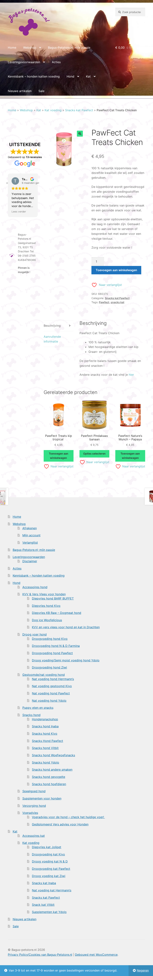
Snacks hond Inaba (45, 726)
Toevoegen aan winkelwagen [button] (58, 455)
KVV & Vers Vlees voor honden (44, 594)
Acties (56, 62)
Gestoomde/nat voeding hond (43, 675)
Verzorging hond (34, 806)
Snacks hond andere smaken (52, 769)
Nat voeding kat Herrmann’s (51, 890)
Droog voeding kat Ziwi (48, 876)
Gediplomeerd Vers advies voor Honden (60, 824)
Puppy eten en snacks (37, 707)
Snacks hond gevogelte (48, 777)
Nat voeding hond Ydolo (49, 700)
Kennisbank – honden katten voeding (34, 76)
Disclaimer (29, 561)
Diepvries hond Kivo (46, 606)
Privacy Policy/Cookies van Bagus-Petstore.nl (40, 954)
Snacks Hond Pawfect (47, 741)
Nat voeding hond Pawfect (51, 693)
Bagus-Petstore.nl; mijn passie (69, 47)
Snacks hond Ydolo (45, 762)
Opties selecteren (94, 453)
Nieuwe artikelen (20, 91)
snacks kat (117, 302)
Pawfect (104, 302)
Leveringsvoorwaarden (24, 62)
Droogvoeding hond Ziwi (49, 667)
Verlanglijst (30, 542)
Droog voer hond (34, 634)
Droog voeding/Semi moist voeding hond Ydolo (65, 660)
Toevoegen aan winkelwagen (116, 270)
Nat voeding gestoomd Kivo (52, 686)
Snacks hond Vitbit (45, 748)
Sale (41, 91)
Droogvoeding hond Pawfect (52, 653)
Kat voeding (53, 110)
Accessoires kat (33, 836)
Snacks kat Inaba (44, 883)
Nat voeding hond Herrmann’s (53, 679)
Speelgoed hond (34, 791)
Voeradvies (30, 813)
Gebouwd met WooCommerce (96, 954)
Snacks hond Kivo (44, 733)
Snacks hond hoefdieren (49, 784)
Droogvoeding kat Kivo (48, 854)
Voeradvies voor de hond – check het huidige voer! (68, 817)
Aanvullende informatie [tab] (52, 339)
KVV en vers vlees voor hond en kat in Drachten (66, 627)
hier (131, 374)
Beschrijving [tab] (52, 325)
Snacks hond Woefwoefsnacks (53, 755)
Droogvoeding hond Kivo (50, 639)
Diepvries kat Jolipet (46, 847)
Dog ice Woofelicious (47, 620)
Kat (88, 76)
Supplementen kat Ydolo (49, 912)
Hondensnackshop (45, 719)
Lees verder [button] (19, 211)
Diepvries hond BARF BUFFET (53, 598)
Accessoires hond (34, 587)
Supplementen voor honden (41, 798)
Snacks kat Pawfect (79, 110)
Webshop (29, 47)
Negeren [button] (143, 970)
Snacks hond (31, 715)
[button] (80, 134)
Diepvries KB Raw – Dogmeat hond (56, 613)
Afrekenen (29, 528)
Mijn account (31, 535)
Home (12, 47)
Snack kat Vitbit (43, 904)
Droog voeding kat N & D (50, 861)
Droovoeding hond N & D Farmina (56, 646)
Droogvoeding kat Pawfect (51, 869)
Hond (70, 76)
